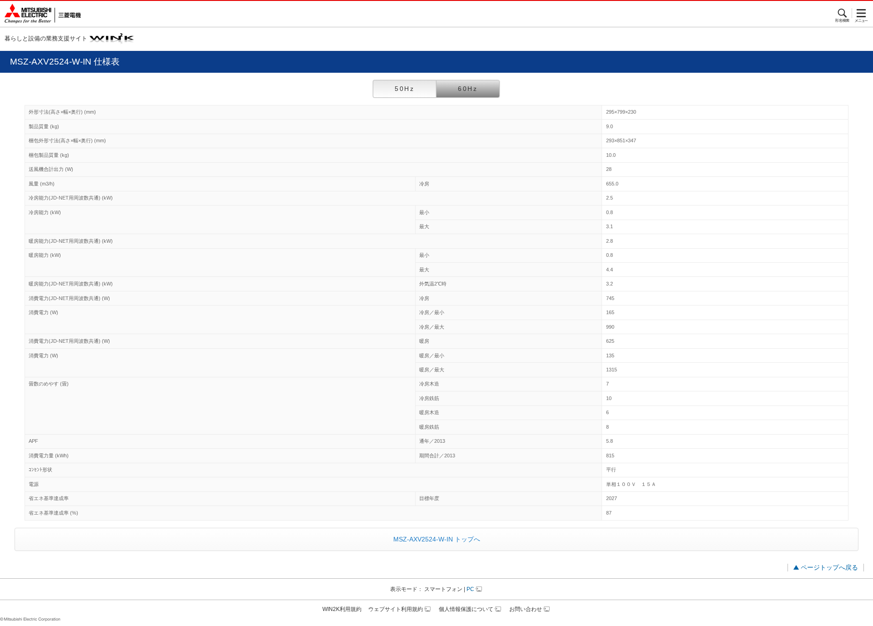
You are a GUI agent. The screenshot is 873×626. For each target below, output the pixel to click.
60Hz (468, 88)
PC (470, 589)
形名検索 (842, 13)
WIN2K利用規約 (341, 609)
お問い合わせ (525, 609)
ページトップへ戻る (829, 567)
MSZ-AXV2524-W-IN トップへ (436, 539)
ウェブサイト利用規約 (395, 609)
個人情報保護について (466, 609)
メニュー (861, 13)
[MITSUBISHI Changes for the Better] (40, 14)
